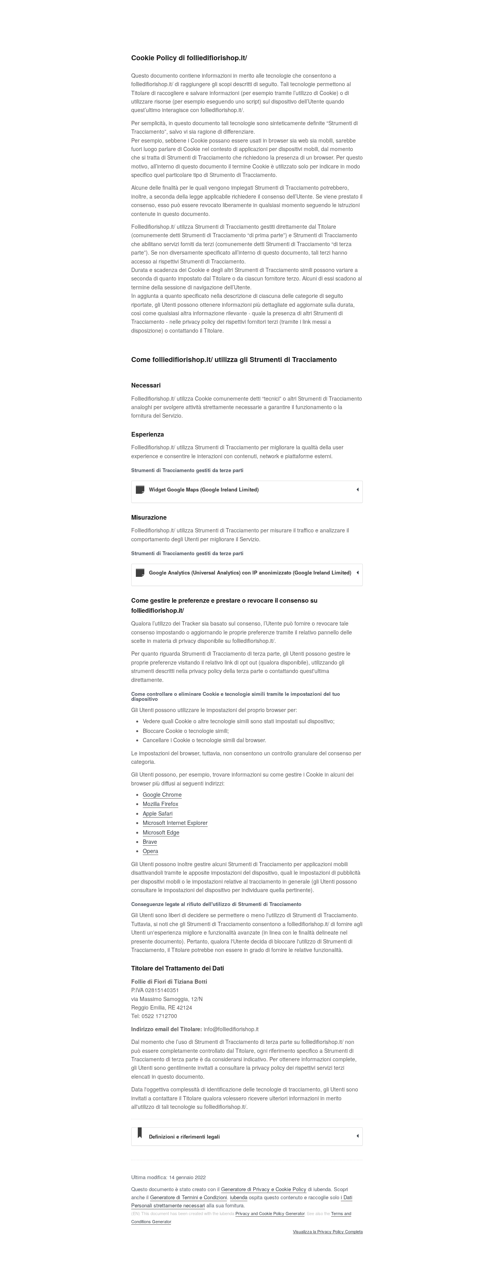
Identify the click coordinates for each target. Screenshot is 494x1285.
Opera (150, 851)
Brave (150, 841)
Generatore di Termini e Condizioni (188, 1197)
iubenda (238, 1197)
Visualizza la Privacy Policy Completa (328, 1231)
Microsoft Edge (161, 832)
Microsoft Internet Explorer (175, 822)
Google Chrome (162, 794)
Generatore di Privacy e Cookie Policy (263, 1189)
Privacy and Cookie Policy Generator (270, 1213)
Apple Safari (158, 813)
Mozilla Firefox (160, 803)
